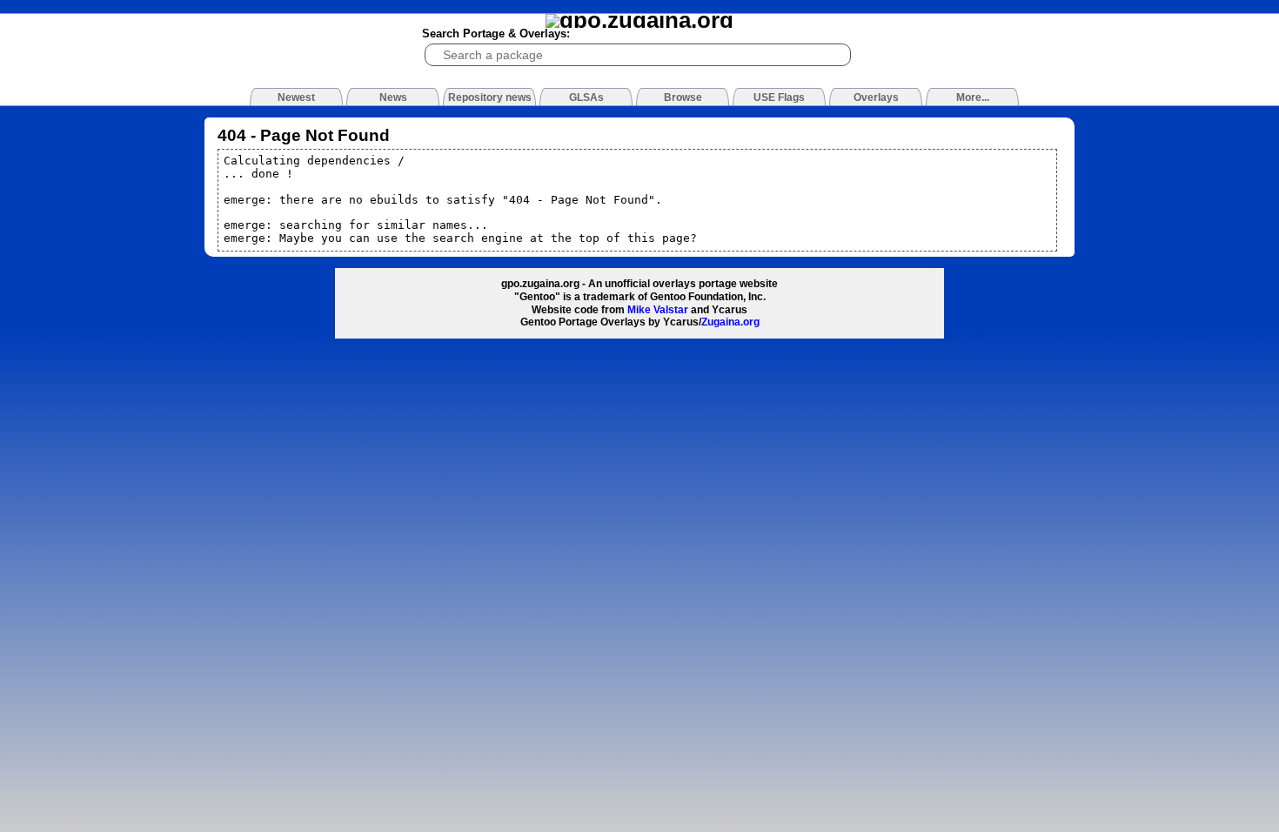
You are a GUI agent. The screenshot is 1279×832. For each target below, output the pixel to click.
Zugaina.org (730, 322)
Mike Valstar (657, 310)
